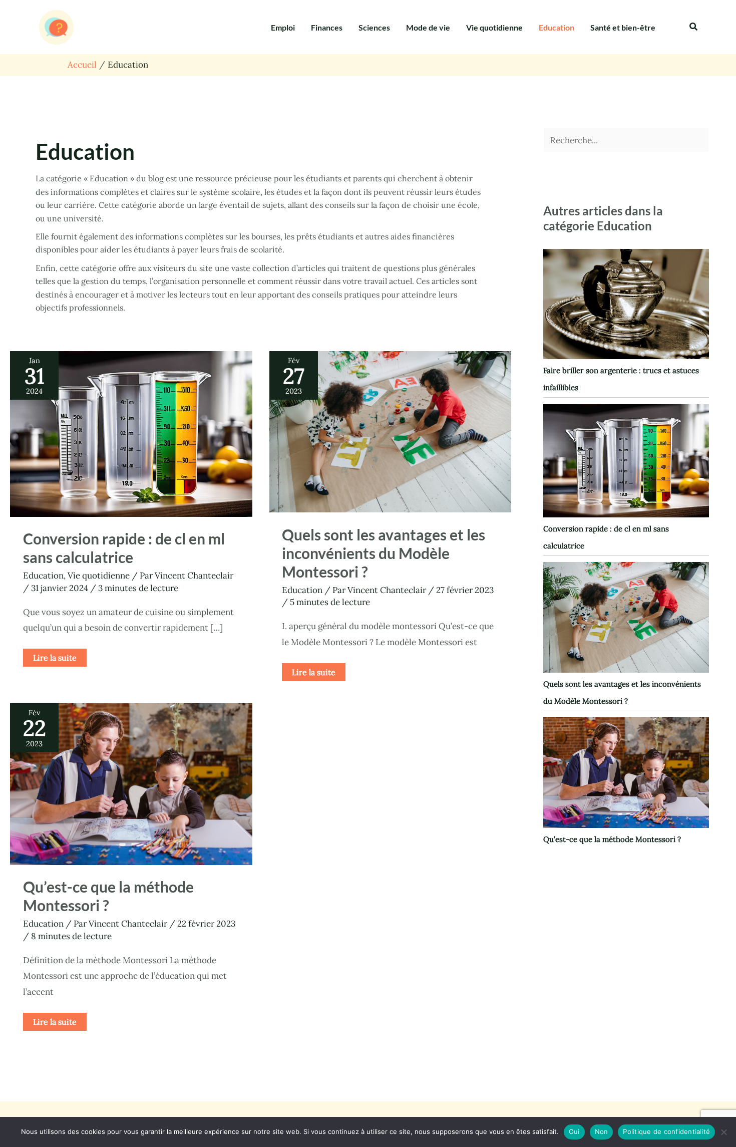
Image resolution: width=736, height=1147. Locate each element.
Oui (574, 1131)
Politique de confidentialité (666, 1131)
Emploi (283, 27)
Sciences (374, 27)
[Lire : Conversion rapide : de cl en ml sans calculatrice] (131, 433)
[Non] (723, 1132)
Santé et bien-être (622, 27)
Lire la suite (55, 656)
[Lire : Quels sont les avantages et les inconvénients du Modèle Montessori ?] (390, 430)
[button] (693, 27)
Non (601, 1131)
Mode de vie (428, 27)
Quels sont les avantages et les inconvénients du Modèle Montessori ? (383, 553)
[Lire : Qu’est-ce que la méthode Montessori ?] (131, 783)
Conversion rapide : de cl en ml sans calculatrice (124, 547)
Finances (326, 27)
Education (556, 27)
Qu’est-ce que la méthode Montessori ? (108, 896)
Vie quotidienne (494, 27)
